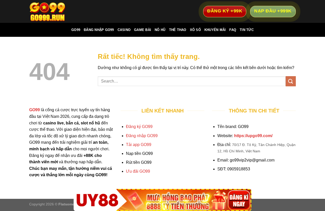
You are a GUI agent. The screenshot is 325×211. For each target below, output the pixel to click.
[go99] (54, 11)
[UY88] (162, 200)
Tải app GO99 (138, 144)
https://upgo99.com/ (253, 136)
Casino (124, 30)
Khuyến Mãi (215, 30)
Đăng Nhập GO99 (99, 30)
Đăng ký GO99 (139, 126)
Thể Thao (177, 30)
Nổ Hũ (160, 30)
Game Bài (142, 30)
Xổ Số (195, 30)
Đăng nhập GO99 (142, 136)
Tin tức (247, 30)
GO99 (75, 30)
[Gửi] (291, 81)
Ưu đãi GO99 (138, 171)
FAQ (232, 30)
